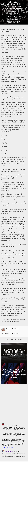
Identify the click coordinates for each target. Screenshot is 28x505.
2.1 (18, 2)
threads (13, 1)
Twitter (8, 330)
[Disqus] (14, 404)
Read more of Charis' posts (10, 333)
